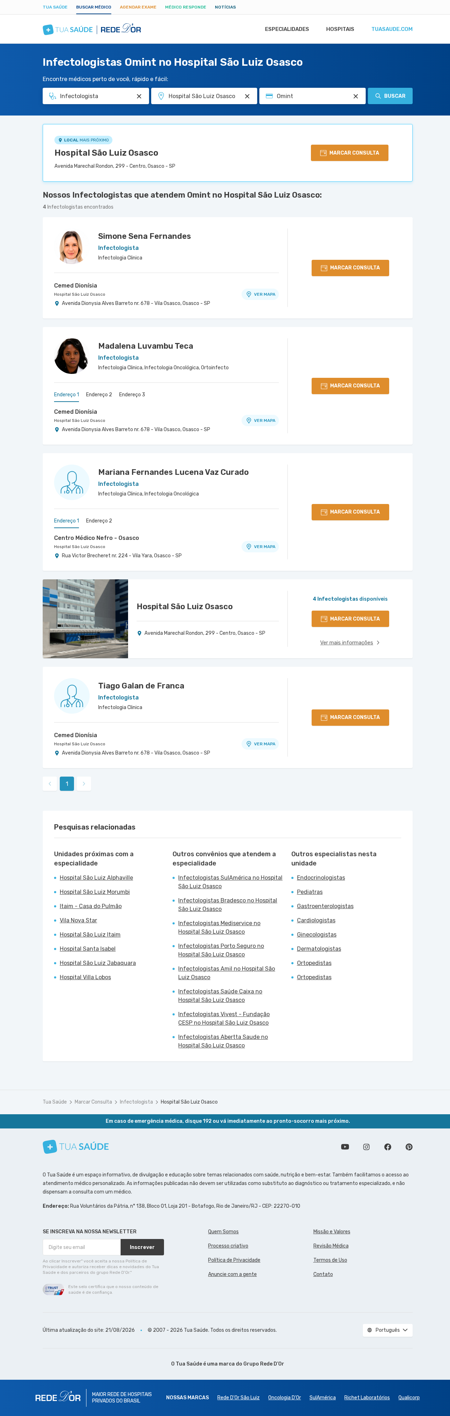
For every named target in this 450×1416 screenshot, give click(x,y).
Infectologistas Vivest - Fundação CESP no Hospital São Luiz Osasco (224, 1018)
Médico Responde (185, 7)
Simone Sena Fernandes (144, 236)
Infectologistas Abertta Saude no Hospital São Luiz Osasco (223, 1041)
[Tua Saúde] (76, 1147)
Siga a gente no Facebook (387, 1146)
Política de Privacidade (234, 1260)
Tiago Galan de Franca (141, 686)
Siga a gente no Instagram (366, 1146)
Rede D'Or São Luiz (238, 1398)
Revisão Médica (331, 1246)
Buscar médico (93, 7)
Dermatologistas (319, 948)
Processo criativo (228, 1246)
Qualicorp (409, 1398)
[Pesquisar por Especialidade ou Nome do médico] (139, 96)
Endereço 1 (66, 395)
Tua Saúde (55, 7)
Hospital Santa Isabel (88, 948)
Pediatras (310, 892)
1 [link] (67, 784)
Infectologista (136, 1102)
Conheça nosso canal (345, 1146)
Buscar (395, 96)
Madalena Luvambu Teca (145, 346)
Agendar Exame (138, 7)
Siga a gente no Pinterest (409, 1146)
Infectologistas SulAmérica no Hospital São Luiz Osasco (230, 882)
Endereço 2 (99, 395)
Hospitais (340, 29)
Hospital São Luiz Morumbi (95, 892)
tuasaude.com (392, 29)
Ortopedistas (314, 963)
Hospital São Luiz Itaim (90, 934)
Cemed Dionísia (75, 285)
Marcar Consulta (93, 1102)
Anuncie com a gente (232, 1274)
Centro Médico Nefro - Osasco (96, 538)
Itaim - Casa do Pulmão (91, 906)
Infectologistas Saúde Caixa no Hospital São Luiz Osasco (220, 995)
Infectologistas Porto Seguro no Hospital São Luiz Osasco (221, 950)
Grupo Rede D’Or (263, 1364)
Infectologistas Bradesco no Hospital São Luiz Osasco (227, 904)
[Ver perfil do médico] (72, 246)
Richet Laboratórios (367, 1398)
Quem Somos (223, 1232)
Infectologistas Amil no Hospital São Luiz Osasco (226, 973)
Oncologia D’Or (284, 1398)
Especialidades (287, 29)
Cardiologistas (316, 920)
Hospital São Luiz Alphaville (96, 877)
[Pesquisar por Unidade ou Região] (247, 96)
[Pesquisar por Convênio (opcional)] (355, 96)
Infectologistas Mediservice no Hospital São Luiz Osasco (219, 927)
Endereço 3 (132, 395)
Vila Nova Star (78, 920)
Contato (323, 1274)
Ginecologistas (317, 934)
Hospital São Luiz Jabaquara (98, 963)
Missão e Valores (331, 1232)
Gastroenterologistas (325, 906)
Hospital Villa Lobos (85, 977)
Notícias (225, 7)
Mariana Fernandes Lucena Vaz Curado (173, 472)
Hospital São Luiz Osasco (106, 153)
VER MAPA (264, 294)
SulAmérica (322, 1398)
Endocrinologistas (321, 877)
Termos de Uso (330, 1260)
